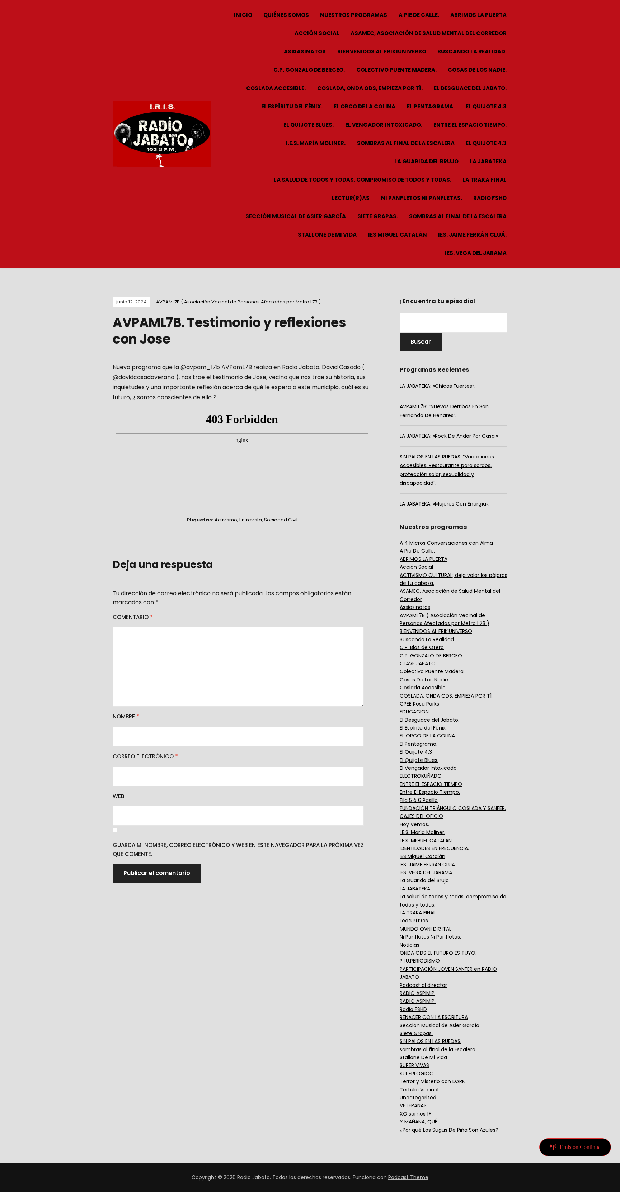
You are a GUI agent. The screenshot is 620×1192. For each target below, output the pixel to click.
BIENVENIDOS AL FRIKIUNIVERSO (381, 51)
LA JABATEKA (488, 161)
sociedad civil (280, 519)
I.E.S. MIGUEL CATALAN (426, 840)
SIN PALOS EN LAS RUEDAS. (430, 1041)
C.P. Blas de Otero (422, 647)
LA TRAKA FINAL (484, 179)
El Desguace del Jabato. (470, 88)
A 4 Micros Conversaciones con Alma (446, 542)
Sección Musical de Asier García (295, 216)
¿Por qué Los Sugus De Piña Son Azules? (449, 1129)
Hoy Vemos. (414, 824)
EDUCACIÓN (414, 711)
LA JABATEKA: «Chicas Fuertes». (437, 386)
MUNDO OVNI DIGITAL (425, 928)
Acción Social (317, 33)
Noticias (409, 945)
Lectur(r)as (351, 198)
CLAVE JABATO (418, 663)
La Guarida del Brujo (426, 161)
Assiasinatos (305, 51)
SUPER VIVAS (414, 1065)
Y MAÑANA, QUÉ (418, 1121)
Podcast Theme (408, 1177)
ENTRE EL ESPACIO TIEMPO (431, 784)
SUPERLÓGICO (417, 1073)
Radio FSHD (490, 198)
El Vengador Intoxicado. (383, 125)
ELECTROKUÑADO (421, 775)
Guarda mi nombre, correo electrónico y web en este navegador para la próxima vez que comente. (238, 849)
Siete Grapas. (377, 216)
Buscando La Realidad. (472, 51)
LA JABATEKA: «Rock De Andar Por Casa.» (449, 435)
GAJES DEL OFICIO (421, 816)
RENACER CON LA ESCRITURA (434, 1017)
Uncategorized (418, 1097)
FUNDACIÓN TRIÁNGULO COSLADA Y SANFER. (453, 808)
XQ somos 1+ (416, 1113)
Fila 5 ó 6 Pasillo (419, 800)
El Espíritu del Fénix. (292, 106)
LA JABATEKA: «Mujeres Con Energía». (444, 503)
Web (118, 796)
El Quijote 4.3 (486, 106)
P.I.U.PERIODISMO (420, 960)
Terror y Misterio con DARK (432, 1081)
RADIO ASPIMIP (417, 993)
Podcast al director (423, 985)
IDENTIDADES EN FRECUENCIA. (434, 848)
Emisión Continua (580, 1147)
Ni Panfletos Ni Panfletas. (421, 198)
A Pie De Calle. (419, 15)
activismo (226, 519)
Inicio (243, 15)
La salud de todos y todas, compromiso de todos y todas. (362, 179)
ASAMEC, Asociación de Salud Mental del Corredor (429, 33)
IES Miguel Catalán (397, 234)
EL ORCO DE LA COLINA (364, 106)
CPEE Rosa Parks (419, 703)
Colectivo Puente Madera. (396, 70)
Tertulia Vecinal (419, 1089)
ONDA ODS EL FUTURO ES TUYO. (438, 952)
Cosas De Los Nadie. (477, 70)
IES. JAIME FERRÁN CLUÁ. (472, 234)
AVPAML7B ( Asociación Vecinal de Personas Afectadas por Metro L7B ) (238, 301)
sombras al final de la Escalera (406, 143)
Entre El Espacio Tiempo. (470, 125)
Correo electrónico (145, 756)
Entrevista (250, 519)
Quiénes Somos (286, 15)
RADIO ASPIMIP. (418, 1001)
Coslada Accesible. (276, 88)
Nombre (126, 716)
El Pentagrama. (431, 106)
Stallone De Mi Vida (327, 234)
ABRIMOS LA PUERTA (478, 15)
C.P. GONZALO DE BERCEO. (309, 70)
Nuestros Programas (353, 15)
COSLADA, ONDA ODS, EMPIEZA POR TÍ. (370, 88)
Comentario (133, 617)
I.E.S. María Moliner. (316, 143)
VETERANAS (413, 1105)
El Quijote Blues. (308, 125)
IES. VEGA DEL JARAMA (476, 253)
